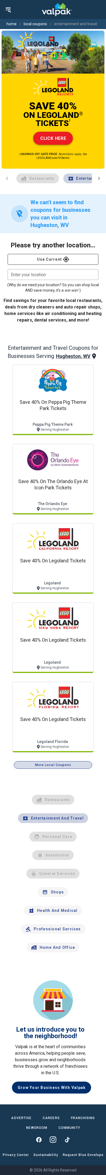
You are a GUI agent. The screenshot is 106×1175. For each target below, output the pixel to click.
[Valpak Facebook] (39, 1140)
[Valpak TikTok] (67, 1140)
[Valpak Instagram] (53, 1140)
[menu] (8, 9)
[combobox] (53, 274)
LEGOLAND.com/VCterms (53, 158)
